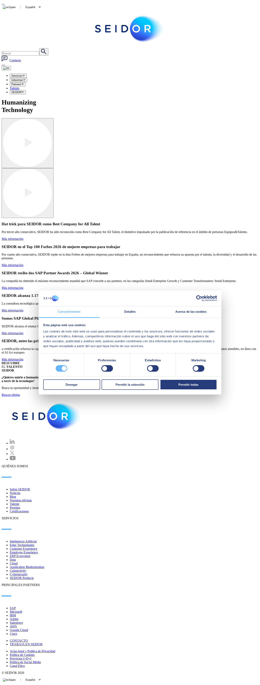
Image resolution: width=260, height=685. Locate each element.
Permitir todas (188, 384)
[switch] (107, 368)
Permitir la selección (130, 384)
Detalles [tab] (130, 311)
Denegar (72, 384)
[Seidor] (47, 416)
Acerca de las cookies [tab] (191, 311)
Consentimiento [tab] (69, 311)
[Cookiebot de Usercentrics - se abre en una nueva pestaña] (199, 298)
